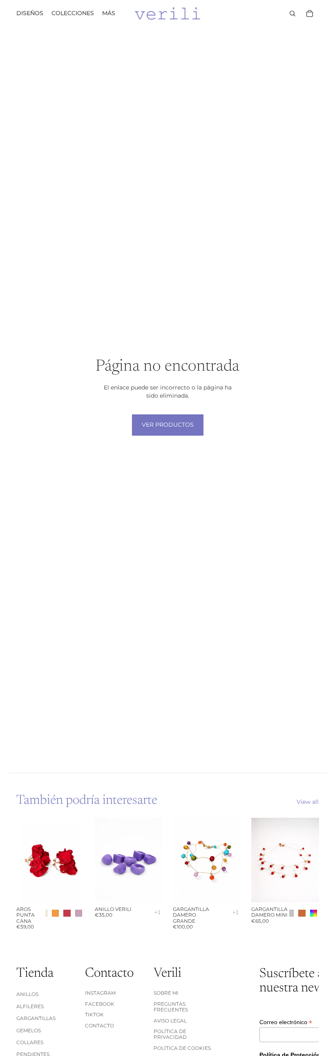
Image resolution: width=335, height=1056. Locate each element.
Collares (29, 1042)
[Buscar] (293, 13)
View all (308, 801)
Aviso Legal (170, 1021)
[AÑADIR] (228, 889)
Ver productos (168, 424)
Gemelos (28, 1030)
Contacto (99, 1025)
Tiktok (94, 1014)
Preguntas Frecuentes (171, 1007)
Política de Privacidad (170, 1034)
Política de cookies (182, 1048)
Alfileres (30, 1006)
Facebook (99, 1004)
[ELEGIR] (71, 889)
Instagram (100, 993)
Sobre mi (166, 993)
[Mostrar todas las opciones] (157, 912)
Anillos (27, 994)
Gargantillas (36, 1018)
